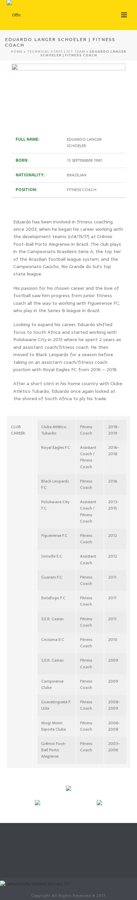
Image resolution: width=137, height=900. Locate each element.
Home (17, 51)
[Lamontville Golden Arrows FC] (35, 883)
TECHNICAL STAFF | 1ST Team (56, 51)
